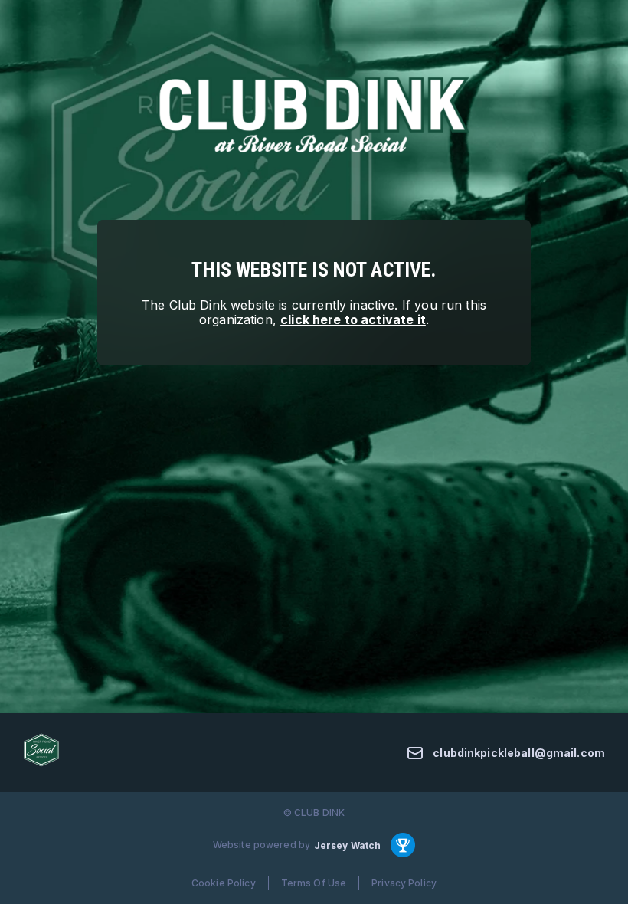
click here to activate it (353, 319)
